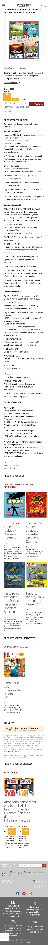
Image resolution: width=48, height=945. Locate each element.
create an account (29, 730)
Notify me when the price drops (16, 107)
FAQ (26, 940)
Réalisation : (19, 942)
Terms (30, 940)
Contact (36, 940)
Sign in (17, 730)
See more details (11, 83)
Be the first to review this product (15, 68)
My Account (41, 5)
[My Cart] (44, 7)
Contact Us (12, 940)
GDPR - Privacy (20, 940)
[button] (36, 60)
